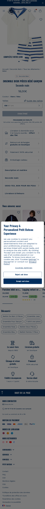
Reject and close (21, 274)
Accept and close (22, 281)
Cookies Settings (23, 268)
